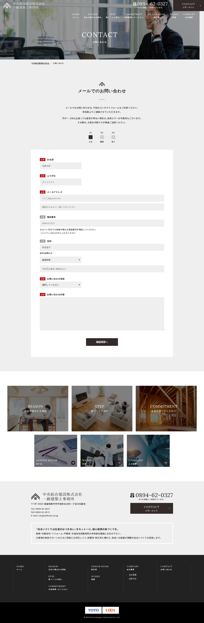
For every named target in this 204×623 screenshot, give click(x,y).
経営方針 (133, 579)
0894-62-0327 (152, 4)
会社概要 (133, 575)
